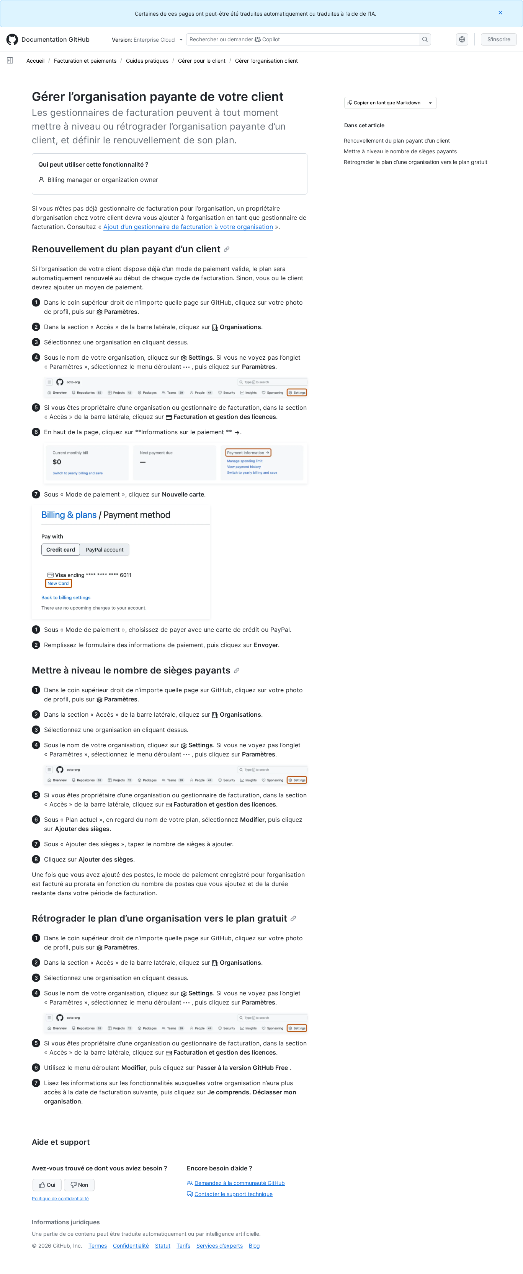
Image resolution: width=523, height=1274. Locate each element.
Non (83, 1184)
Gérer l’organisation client (266, 60)
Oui (51, 1184)
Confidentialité (131, 1245)
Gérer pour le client (202, 60)
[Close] (501, 12)
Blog (254, 1245)
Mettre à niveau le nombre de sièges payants (131, 670)
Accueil (35, 60)
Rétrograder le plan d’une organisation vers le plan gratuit (159, 918)
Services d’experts (219, 1245)
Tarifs (183, 1245)
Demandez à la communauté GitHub (239, 1183)
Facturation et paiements (85, 60)
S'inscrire (498, 39)
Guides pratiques (147, 60)
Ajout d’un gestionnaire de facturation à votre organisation (188, 226)
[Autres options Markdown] (430, 103)
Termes (97, 1245)
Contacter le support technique (233, 1194)
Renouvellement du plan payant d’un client (126, 249)
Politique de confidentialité (60, 1198)
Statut (162, 1245)
